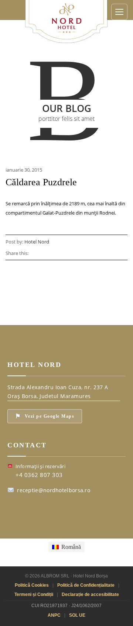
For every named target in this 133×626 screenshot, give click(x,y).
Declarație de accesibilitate (90, 594)
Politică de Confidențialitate (86, 585)
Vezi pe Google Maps (44, 416)
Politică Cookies (32, 585)
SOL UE (77, 615)
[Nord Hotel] (66, 21)
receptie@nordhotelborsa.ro (53, 490)
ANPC (54, 615)
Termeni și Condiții (33, 594)
